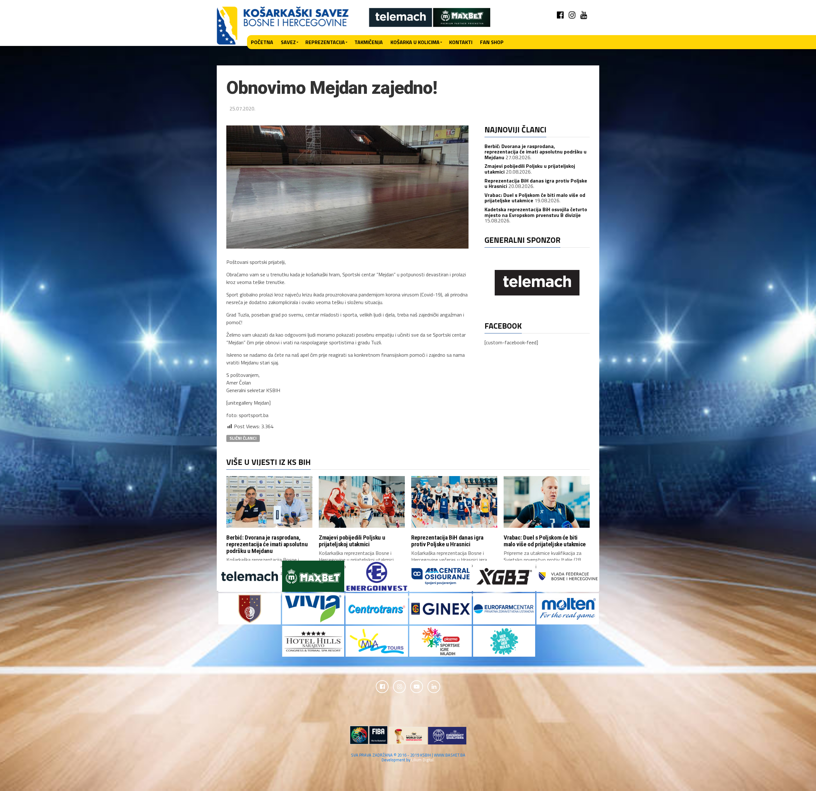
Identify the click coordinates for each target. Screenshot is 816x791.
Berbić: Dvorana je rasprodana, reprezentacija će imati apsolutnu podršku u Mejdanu (535, 151)
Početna (262, 42)
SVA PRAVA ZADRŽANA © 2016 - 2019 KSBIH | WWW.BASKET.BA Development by (408, 757)
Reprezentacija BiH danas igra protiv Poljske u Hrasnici (535, 183)
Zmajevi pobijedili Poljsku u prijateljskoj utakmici (352, 541)
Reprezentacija (325, 42)
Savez (288, 42)
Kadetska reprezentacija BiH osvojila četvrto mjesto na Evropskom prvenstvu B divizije (535, 212)
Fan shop (492, 42)
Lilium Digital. (422, 760)
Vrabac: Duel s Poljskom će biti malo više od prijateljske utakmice (545, 541)
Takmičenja (368, 42)
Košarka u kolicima (415, 42)
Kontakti (460, 42)
